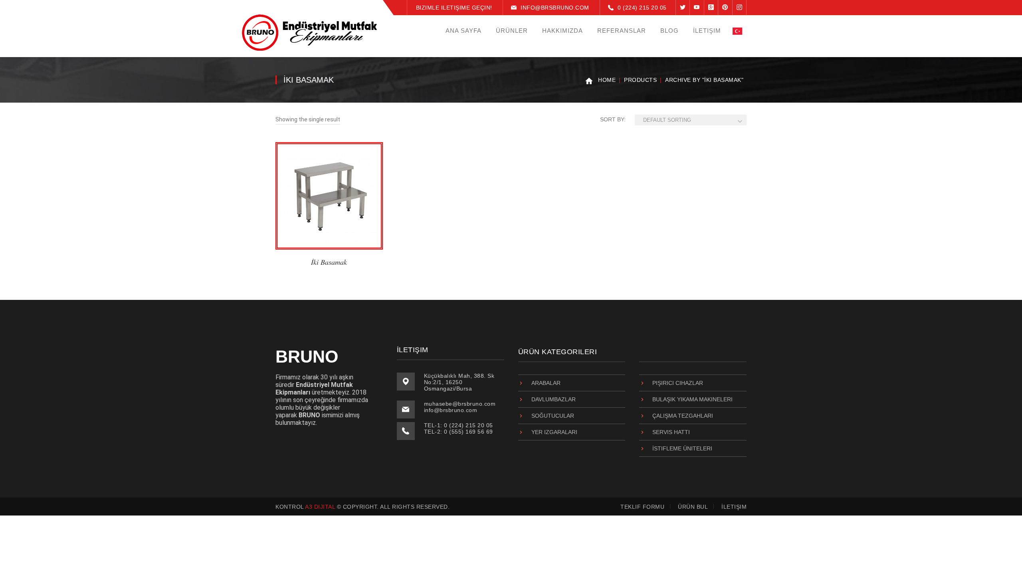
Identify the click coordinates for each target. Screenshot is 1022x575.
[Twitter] (682, 7)
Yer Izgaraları (554, 432)
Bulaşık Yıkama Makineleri (692, 399)
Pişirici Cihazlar (677, 383)
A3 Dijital (320, 507)
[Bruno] (310, 32)
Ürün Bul (693, 507)
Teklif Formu (642, 507)
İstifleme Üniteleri (682, 448)
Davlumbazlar (553, 399)
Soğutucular (552, 415)
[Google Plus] (711, 7)
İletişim (734, 507)
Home (607, 80)
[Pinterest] (725, 7)
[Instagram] (739, 7)
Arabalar (546, 383)
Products (640, 80)
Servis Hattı (671, 432)
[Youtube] (696, 7)
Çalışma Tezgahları (682, 415)
